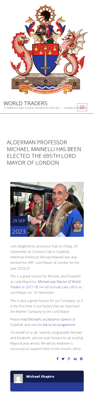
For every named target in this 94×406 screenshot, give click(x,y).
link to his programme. (59, 325)
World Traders (25, 103)
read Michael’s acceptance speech (46, 319)
